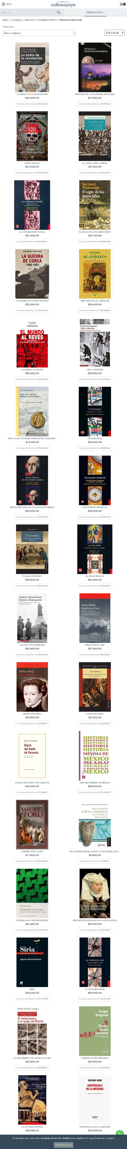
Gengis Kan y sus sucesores (32, 920)
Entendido (64, 1145)
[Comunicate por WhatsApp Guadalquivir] (120, 1133)
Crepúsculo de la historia (94, 1127)
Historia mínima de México (95, 782)
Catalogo (17, 19)
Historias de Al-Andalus (95, 300)
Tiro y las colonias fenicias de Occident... (32, 438)
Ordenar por (8, 26)
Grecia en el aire (95, 645)
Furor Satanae (95, 714)
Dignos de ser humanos (94, 1058)
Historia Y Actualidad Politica (41, 19)
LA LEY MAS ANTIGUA (32, 1127)
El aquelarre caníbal (94, 163)
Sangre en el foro (32, 851)
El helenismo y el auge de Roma (32, 1058)
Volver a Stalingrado (32, 645)
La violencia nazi (95, 989)
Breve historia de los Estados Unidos (32, 507)
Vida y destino (94, 369)
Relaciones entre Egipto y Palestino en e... (94, 851)
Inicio (5, 19)
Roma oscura (32, 163)
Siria (32, 989)
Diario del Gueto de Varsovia (32, 782)
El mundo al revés (32, 369)
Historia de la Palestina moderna (95, 94)
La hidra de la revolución (32, 94)
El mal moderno (32, 576)
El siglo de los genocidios (95, 232)
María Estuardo (32, 714)
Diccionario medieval (94, 507)
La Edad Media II (95, 576)
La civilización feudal (32, 232)
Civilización (95, 438)
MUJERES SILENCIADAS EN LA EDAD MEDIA (95, 920)
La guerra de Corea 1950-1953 (32, 300)
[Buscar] (58, 12)
